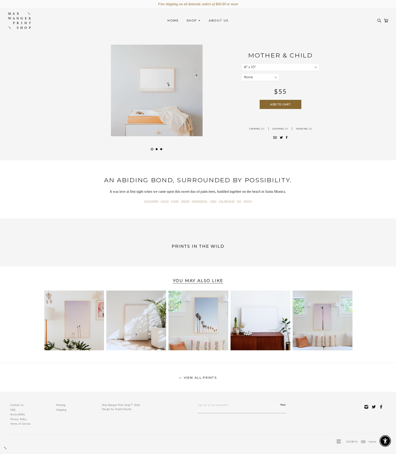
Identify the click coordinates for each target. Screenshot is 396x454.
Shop (192, 20)
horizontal (200, 201)
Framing (61, 405)
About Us (218, 20)
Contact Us (17, 405)
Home (173, 20)
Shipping (61, 410)
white (248, 201)
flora (175, 201)
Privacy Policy (18, 419)
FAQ (13, 410)
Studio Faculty (123, 409)
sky (239, 201)
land (213, 201)
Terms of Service (20, 424)
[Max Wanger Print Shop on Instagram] (367, 406)
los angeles (227, 201)
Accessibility (17, 414)
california (151, 201)
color (165, 201)
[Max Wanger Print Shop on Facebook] (382, 406)
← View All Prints (198, 377)
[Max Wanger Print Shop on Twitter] (375, 406)
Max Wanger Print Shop (116, 405)
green (185, 201)
